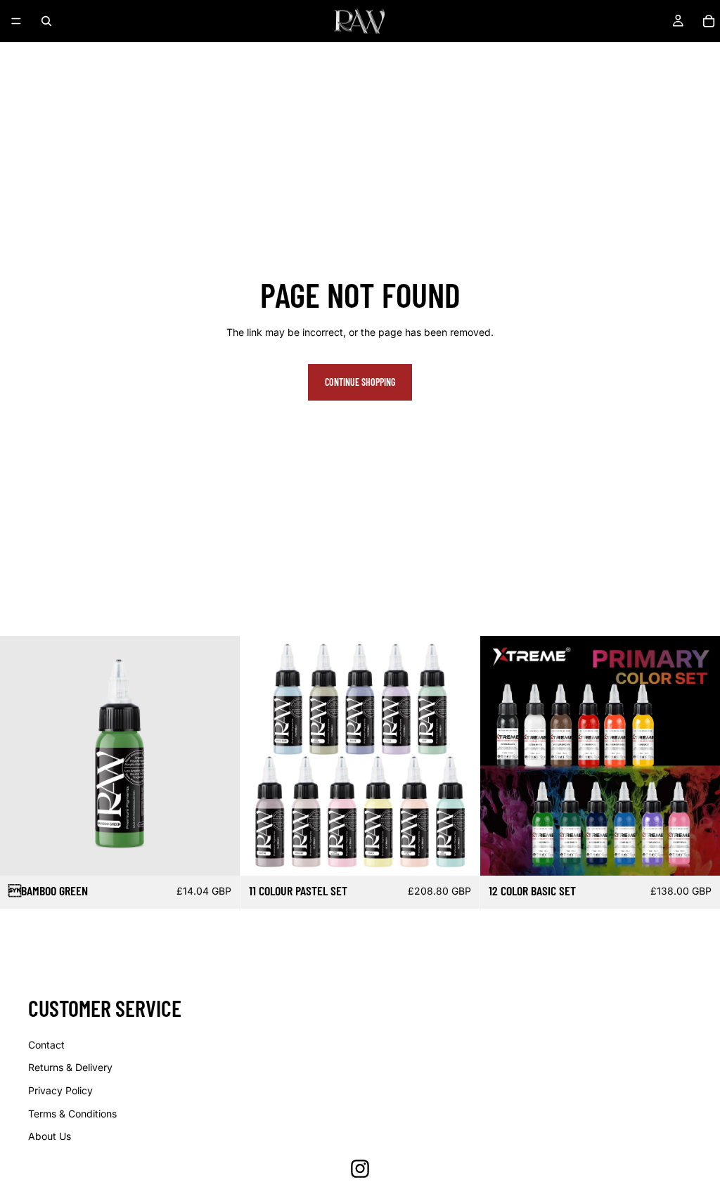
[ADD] (218, 854)
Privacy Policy (60, 1090)
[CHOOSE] (698, 854)
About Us (49, 1136)
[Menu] (16, 21)
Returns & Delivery (70, 1067)
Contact (46, 1045)
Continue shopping (360, 382)
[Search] (46, 21)
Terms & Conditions (72, 1114)
